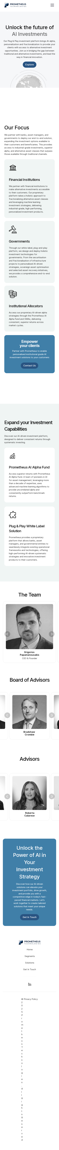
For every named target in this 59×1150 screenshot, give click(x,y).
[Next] (52, 634)
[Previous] (7, 634)
